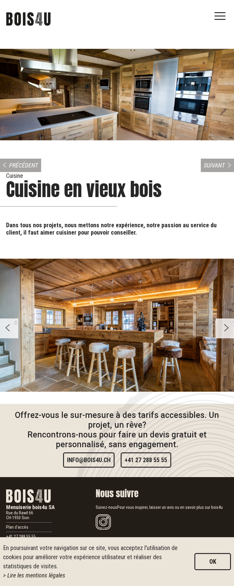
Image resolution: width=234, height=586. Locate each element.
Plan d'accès (17, 527)
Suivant (214, 165)
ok (212, 561)
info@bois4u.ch (89, 460)
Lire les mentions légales (36, 575)
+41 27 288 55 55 (146, 460)
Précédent (23, 165)
